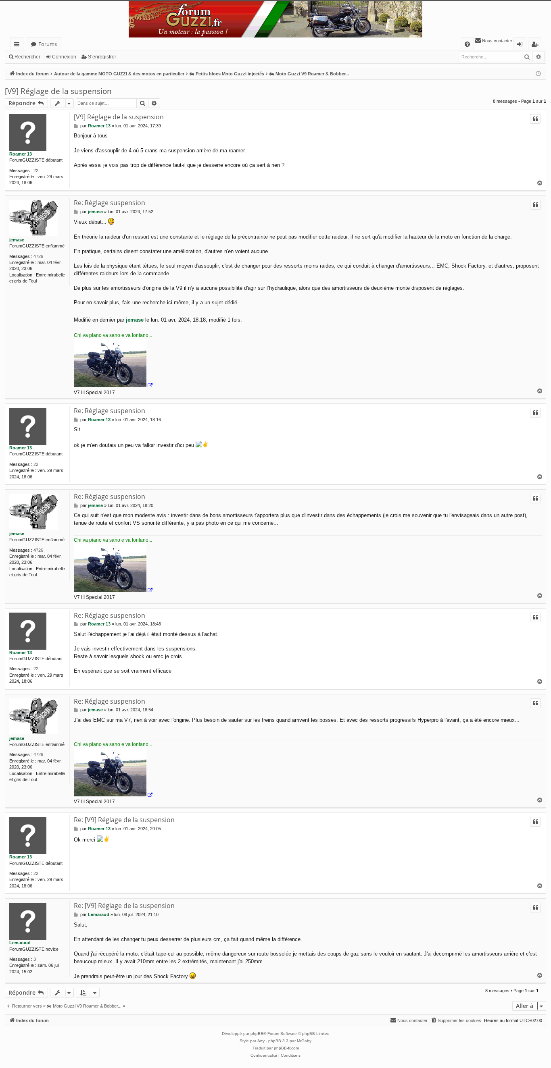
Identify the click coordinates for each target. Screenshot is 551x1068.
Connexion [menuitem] (521, 45)
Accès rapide (18, 45)
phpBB (256, 1033)
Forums (47, 44)
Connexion (64, 57)
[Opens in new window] (113, 364)
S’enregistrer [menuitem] (536, 45)
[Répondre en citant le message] (535, 119)
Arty (261, 1041)
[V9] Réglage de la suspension (58, 91)
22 (35, 170)
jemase (16, 239)
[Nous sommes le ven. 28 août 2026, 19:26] (538, 74)
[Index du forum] (275, 19)
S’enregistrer (102, 57)
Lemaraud (20, 942)
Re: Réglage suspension (109, 203)
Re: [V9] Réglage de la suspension (124, 820)
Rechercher (27, 57)
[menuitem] (467, 44)
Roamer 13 (20, 154)
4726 (38, 256)
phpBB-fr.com (286, 1048)
